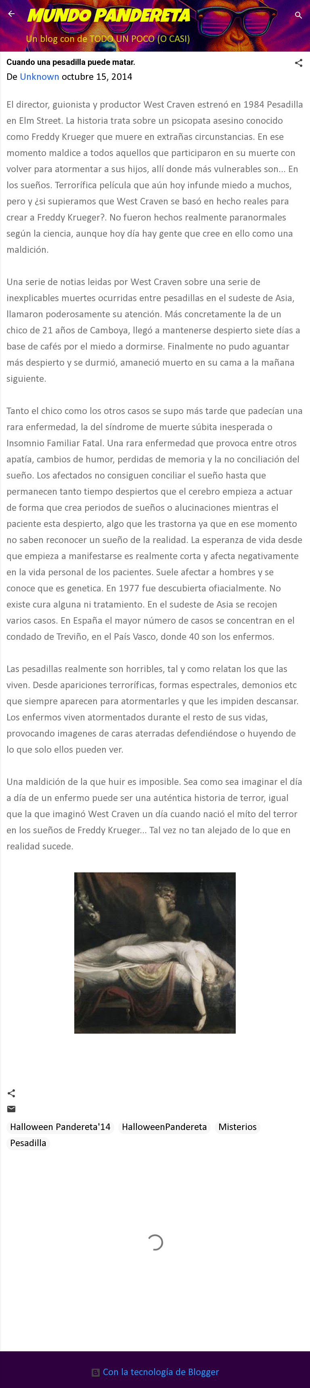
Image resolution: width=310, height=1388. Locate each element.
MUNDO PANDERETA (108, 17)
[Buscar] (299, 16)
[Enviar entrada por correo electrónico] (11, 1111)
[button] (299, 64)
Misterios (237, 1127)
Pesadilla (28, 1143)
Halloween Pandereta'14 (60, 1127)
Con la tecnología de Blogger (160, 1372)
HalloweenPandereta (164, 1127)
